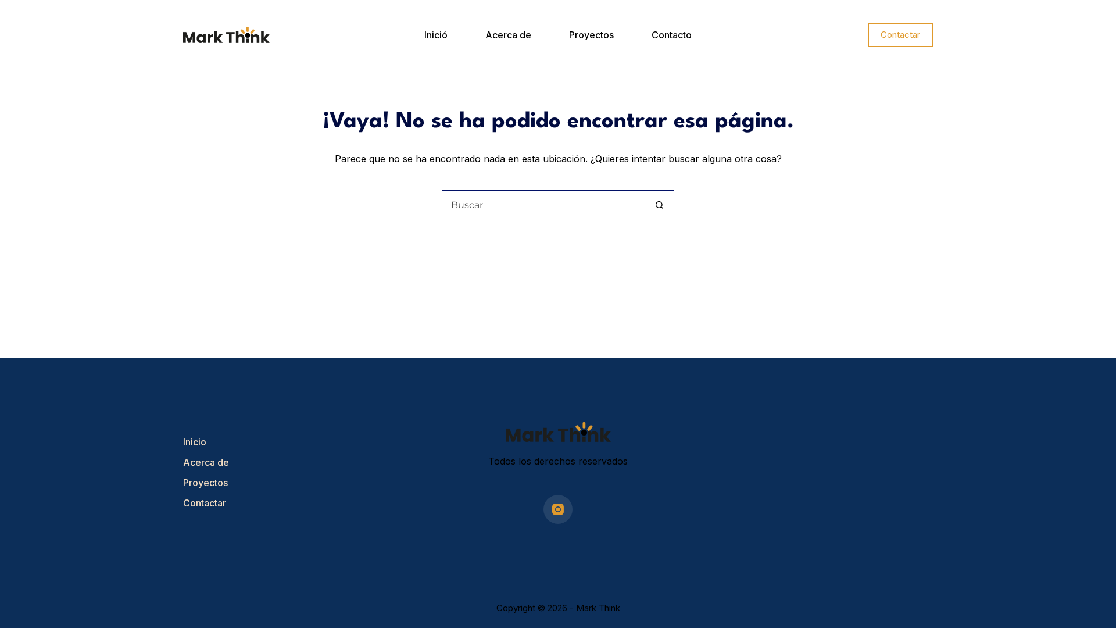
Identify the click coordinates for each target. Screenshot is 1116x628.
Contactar (900, 34)
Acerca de (508, 35)
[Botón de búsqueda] (659, 204)
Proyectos (591, 35)
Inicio (194, 442)
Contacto (672, 35)
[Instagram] (558, 509)
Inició (436, 35)
